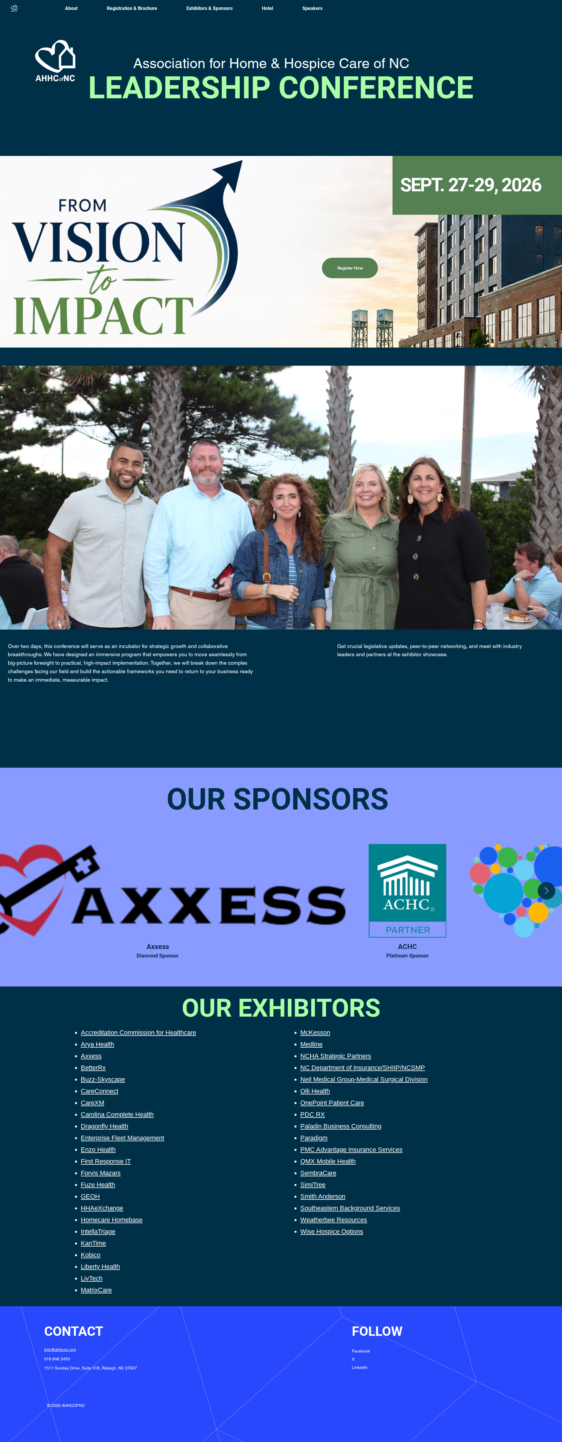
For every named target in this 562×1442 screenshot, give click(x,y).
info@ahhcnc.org (60, 1349)
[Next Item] (546, 891)
